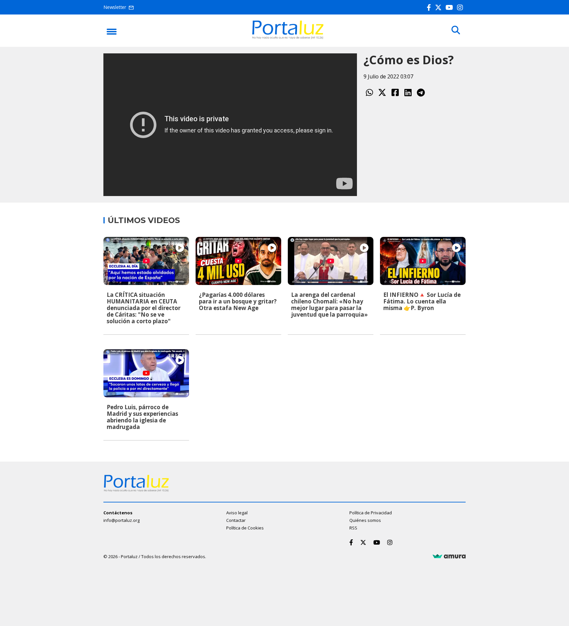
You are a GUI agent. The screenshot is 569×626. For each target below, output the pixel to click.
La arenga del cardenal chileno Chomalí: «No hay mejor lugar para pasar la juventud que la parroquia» (329, 304)
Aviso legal (237, 513)
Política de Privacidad (370, 513)
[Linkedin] (408, 92)
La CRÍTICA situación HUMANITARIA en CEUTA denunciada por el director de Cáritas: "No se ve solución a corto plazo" (143, 308)
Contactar (236, 520)
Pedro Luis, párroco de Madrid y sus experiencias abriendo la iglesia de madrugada (142, 417)
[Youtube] (451, 7)
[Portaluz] (288, 37)
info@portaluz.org (121, 520)
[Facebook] (430, 7)
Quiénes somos (365, 520)
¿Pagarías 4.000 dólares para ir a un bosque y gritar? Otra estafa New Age (238, 301)
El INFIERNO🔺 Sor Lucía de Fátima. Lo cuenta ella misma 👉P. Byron (422, 301)
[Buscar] (456, 30)
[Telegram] (420, 92)
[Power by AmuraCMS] (449, 556)
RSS (353, 528)
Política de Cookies (245, 528)
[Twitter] (439, 7)
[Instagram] (461, 7)
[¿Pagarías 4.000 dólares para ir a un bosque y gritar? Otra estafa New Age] (238, 261)
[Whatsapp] (369, 92)
